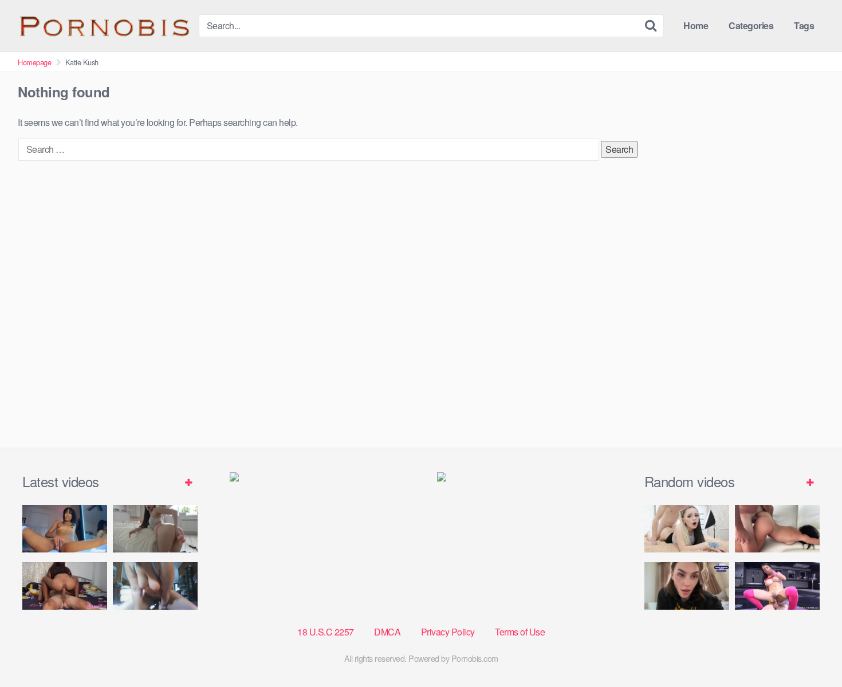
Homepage (34, 62)
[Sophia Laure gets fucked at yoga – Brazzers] (777, 586)
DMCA (387, 631)
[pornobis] (104, 25)
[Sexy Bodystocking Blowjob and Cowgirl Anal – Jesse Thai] (64, 586)
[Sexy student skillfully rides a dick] (686, 586)
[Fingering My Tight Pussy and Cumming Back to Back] (64, 528)
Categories (751, 25)
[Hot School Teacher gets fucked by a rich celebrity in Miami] (777, 528)
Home (695, 25)
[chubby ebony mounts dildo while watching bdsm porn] (155, 586)
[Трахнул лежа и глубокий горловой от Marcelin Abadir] (686, 528)
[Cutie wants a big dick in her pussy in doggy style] (155, 528)
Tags (804, 25)
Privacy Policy (448, 631)
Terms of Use (520, 631)
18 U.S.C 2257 (325, 631)
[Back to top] (810, 650)
